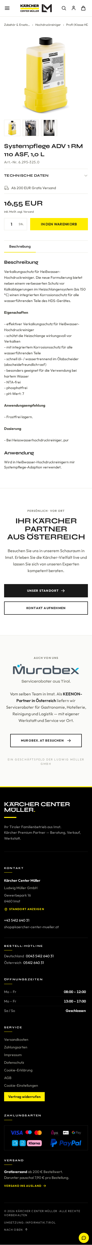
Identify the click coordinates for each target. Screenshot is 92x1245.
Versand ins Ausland (22, 1186)
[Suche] (63, 8)
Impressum (13, 1055)
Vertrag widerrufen (24, 1096)
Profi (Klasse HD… (78, 25)
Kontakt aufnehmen (46, 608)
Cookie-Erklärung (18, 1070)
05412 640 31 (33, 962)
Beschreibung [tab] (20, 246)
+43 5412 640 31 (16, 920)
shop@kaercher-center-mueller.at (31, 927)
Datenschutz (14, 1062)
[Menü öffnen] (7, 8)
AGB (8, 1077)
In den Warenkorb (59, 224)
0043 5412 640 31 (40, 956)
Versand (28, 211)
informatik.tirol (41, 1222)
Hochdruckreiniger (48, 25)
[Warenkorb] (83, 8)
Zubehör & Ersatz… (17, 25)
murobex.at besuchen (42, 740)
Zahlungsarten (15, 1047)
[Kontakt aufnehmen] (84, 1238)
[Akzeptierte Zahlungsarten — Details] (46, 1137)
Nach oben (13, 1229)
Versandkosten (16, 1039)
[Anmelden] (73, 8)
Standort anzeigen (26, 909)
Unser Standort (43, 591)
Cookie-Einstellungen (21, 1085)
